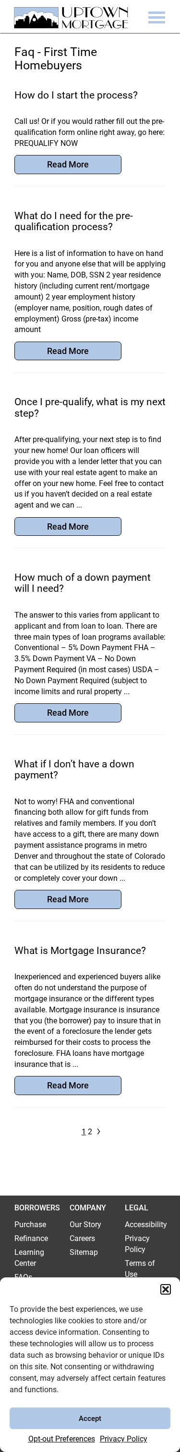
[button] (165, 1289)
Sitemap (84, 1252)
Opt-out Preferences (61, 1438)
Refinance (31, 1238)
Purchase (30, 1224)
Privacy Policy (123, 1438)
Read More (68, 164)
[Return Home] (68, 20)
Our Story (85, 1224)
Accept (90, 1418)
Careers (82, 1238)
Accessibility (146, 1224)
